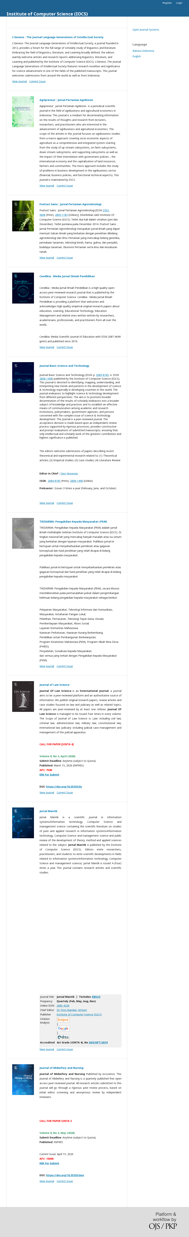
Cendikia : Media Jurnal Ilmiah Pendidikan (67, 276)
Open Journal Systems (146, 29)
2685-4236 (63, 1005)
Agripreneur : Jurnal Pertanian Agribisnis (66, 100)
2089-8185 (102, 375)
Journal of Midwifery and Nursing (61, 1068)
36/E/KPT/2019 (98, 1042)
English (137, 56)
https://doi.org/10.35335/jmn (65, 1175)
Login (179, 2)
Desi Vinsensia (69, 473)
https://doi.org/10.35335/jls (64, 786)
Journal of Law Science (54, 684)
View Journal (19, 81)
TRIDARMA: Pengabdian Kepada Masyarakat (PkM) (73, 521)
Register (167, 2)
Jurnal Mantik (48, 811)
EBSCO (96, 996)
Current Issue (37, 81)
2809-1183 (61, 215)
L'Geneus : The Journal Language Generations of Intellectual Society (58, 37)
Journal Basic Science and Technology (64, 365)
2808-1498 (45, 378)
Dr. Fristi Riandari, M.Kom (72, 1010)
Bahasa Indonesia (143, 50)
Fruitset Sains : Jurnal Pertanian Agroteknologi (70, 204)
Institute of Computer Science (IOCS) (47, 14)
